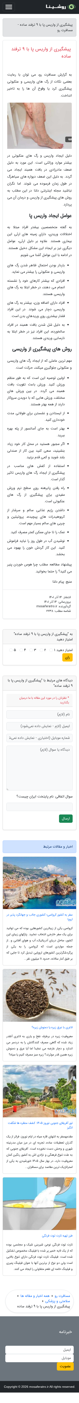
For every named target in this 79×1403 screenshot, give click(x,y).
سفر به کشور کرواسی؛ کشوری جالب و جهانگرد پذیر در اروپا (40, 917)
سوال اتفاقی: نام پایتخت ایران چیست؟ (44, 796)
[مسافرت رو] (60, 7)
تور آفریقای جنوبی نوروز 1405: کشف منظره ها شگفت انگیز (40, 1125)
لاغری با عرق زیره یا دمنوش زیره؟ (52, 1027)
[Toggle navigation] (9, 7)
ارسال (66, 818)
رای (67, 657)
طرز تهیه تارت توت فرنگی (57, 1235)
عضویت (65, 1366)
